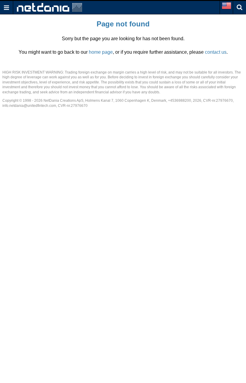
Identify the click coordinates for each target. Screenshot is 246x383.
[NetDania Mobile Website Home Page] (49, 7)
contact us (215, 52)
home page (101, 52)
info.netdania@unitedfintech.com (29, 106)
